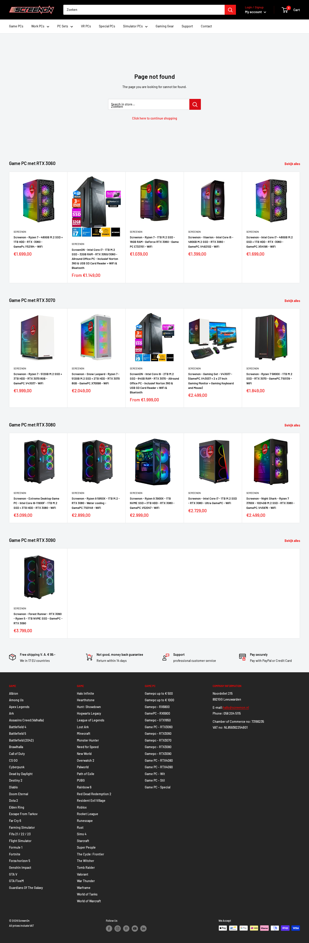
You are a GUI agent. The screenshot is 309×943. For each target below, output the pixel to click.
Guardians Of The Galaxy (26, 888)
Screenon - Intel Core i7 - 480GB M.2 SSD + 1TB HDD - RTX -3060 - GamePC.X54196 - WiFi (269, 241)
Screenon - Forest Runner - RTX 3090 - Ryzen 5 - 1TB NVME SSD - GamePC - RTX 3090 (38, 618)
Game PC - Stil (155, 780)
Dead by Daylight (21, 774)
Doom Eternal (18, 794)
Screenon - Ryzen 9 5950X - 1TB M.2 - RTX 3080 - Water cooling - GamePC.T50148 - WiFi (96, 503)
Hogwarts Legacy (89, 713)
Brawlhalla (16, 747)
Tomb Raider (86, 867)
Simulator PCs (133, 26)
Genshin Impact (20, 867)
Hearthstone (86, 700)
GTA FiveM (16, 881)
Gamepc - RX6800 (157, 707)
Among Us (16, 700)
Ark (11, 713)
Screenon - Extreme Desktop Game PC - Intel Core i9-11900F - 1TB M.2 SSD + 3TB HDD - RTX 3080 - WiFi (36, 503)
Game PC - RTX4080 (159, 760)
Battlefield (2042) (21, 740)
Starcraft (83, 841)
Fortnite (14, 854)
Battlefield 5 (17, 733)
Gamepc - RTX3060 (158, 733)
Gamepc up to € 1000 (159, 700)
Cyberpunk (16, 767)
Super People (86, 847)
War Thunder (86, 881)
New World (84, 754)
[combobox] (144, 10)
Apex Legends (19, 707)
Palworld (83, 767)
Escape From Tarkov (23, 814)
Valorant (82, 874)
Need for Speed (88, 747)
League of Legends (90, 720)
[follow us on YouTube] (135, 928)
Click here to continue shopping (154, 118)
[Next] (300, 227)
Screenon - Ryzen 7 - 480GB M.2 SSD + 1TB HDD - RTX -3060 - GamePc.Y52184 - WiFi (38, 241)
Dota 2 (13, 800)
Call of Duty (17, 754)
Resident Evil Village (91, 800)
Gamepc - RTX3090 (158, 754)
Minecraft (83, 733)
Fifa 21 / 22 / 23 (20, 834)
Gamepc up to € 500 (159, 693)
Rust (80, 827)
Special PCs (107, 26)
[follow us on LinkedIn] (143, 928)
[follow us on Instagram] (117, 928)
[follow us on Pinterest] (126, 928)
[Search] (230, 10)
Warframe (83, 888)
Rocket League (87, 814)
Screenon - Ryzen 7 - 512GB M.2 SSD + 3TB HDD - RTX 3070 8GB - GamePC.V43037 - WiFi (38, 378)
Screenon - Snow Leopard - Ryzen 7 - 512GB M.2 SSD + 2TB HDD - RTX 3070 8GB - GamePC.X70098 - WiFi (96, 378)
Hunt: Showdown (89, 707)
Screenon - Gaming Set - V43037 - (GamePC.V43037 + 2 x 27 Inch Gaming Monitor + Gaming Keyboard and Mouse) (211, 380)
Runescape (85, 821)
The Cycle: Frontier (90, 854)
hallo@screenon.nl (236, 707)
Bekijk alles (293, 164)
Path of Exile (85, 774)
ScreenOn (20, 231)
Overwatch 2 (85, 760)
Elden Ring (16, 807)
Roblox (82, 807)
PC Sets (62, 26)
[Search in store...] (195, 104)
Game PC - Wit (155, 774)
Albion (13, 693)
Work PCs (37, 26)
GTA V (13, 874)
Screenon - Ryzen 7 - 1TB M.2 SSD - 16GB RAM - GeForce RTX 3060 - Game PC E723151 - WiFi (154, 241)
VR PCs (86, 26)
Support (187, 26)
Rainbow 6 (84, 787)
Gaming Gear (165, 26)
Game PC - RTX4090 (159, 767)
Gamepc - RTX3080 (158, 747)
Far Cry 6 (15, 821)
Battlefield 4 (17, 727)
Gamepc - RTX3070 (158, 740)
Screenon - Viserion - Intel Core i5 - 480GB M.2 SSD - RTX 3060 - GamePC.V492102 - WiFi (210, 241)
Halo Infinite (85, 693)
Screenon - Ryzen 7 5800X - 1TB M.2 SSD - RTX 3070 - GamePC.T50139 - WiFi (269, 378)
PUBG (81, 780)
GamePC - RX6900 (157, 713)
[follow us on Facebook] (109, 928)
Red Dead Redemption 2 (94, 794)
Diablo (13, 787)
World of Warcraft (89, 901)
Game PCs (16, 26)
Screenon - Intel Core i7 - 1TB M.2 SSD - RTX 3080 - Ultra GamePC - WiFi (212, 501)
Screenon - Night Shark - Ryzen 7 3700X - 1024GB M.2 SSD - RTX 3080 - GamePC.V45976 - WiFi (270, 503)
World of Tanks (87, 894)
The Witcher (85, 861)
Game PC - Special (157, 787)
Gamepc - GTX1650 (158, 720)
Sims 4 (81, 834)
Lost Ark (83, 727)
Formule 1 (15, 847)
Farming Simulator (22, 827)
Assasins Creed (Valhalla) (26, 720)
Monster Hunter (88, 740)
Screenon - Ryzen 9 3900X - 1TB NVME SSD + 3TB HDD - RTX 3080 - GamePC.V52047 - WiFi (152, 503)
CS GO (13, 760)
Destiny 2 (15, 780)
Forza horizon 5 (19, 861)
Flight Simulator (20, 841)
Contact (206, 26)
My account (254, 12)
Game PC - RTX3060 (159, 727)
